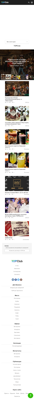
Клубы (17, 301)
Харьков (12, 393)
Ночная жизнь (26, 239)
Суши (17, 318)
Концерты (17, 329)
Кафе (17, 313)
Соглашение (17, 271)
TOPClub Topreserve (17, 290)
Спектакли (17, 335)
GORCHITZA (8, 238)
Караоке (17, 304)
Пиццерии (17, 307)
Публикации (17, 361)
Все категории (11, 42)
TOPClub (27, 102)
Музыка (17, 373)
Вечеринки (17, 326)
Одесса (6, 393)
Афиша (17, 324)
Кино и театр (17, 370)
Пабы (17, 316)
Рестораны (26, 149)
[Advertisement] (17, 22)
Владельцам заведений (17, 287)
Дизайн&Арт (17, 376)
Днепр (22, 393)
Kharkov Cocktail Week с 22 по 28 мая (16, 192)
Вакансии (17, 268)
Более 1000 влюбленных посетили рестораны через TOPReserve (15, 215)
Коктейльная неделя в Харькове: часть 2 (15, 146)
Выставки (17, 332)
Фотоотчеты (17, 351)
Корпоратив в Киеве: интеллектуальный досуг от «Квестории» (13, 99)
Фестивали (17, 338)
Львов (27, 393)
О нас (17, 265)
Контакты (17, 274)
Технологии (17, 379)
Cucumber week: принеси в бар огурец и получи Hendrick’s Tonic (17, 123)
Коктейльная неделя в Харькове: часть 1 (15, 170)
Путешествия (17, 385)
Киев (17, 393)
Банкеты (17, 310)
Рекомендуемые (17, 346)
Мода (17, 382)
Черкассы (17, 396)
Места (17, 295)
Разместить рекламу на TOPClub (17, 250)
